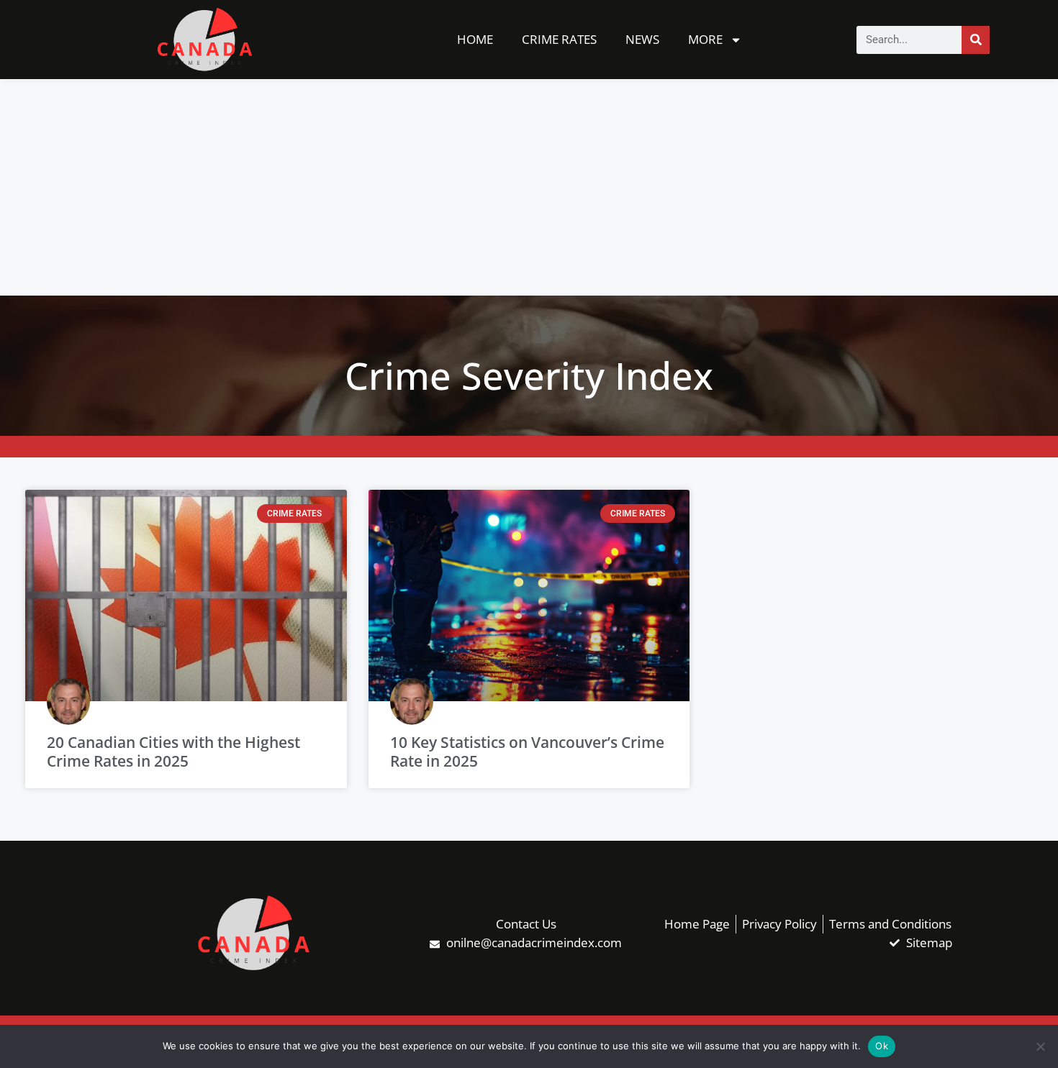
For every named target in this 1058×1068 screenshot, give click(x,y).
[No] (1040, 1046)
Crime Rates (559, 39)
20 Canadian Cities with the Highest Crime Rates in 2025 (173, 751)
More (705, 39)
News (642, 39)
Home (475, 39)
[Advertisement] (529, 187)
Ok (881, 1045)
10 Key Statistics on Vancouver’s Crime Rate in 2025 (527, 751)
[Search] (976, 40)
